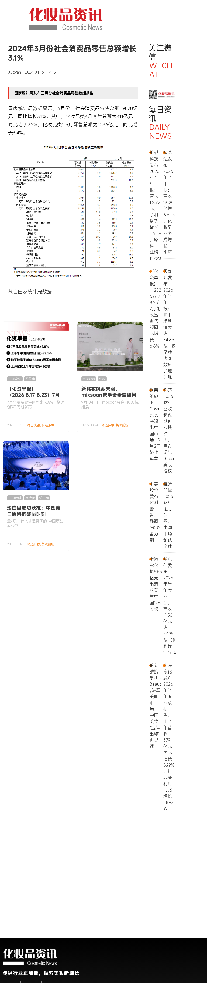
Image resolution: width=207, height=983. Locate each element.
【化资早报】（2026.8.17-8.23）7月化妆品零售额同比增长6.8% (33, 398)
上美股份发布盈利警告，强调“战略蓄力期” (155, 512)
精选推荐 (48, 425)
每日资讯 (33, 425)
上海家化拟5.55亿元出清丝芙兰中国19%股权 (156, 584)
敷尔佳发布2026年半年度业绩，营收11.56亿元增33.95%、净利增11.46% (169, 605)
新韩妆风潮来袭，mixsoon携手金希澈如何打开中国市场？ (108, 395)
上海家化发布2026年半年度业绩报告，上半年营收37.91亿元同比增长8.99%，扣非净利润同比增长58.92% (168, 737)
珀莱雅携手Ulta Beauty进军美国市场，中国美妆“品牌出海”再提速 (156, 705)
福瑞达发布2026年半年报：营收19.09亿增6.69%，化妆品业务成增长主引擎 (169, 202)
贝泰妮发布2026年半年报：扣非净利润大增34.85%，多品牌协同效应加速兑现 (169, 324)
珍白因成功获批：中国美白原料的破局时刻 (33, 510)
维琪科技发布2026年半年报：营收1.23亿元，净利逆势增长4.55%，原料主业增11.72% (156, 205)
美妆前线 (122, 425)
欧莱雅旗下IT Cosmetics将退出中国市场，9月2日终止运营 (155, 424)
